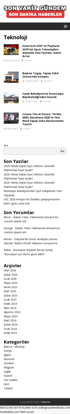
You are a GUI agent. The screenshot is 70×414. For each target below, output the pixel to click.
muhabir (28, 60)
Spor (6, 384)
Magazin (9, 367)
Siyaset (8, 375)
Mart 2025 (10, 291)
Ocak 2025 (10, 299)
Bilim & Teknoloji (14, 346)
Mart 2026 (10, 270)
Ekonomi (9, 359)
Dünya (8, 350)
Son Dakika (10, 380)
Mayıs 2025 (11, 283)
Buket (7, 250)
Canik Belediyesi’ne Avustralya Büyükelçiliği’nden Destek (42, 95)
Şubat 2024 (10, 324)
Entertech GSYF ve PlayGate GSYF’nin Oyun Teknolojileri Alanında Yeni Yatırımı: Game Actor (41, 51)
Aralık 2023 (10, 333)
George (8, 228)
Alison (7, 217)
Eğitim (7, 355)
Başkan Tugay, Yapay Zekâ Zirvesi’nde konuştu (40, 74)
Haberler (45, 402)
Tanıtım (8, 388)
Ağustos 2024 (12, 312)
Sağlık (7, 371)
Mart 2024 (10, 320)
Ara (6, 145)
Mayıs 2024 (11, 316)
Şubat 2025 (10, 295)
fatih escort (27, 412)
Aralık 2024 (10, 303)
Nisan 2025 (10, 287)
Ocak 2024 (10, 328)
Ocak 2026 (10, 278)
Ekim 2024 (10, 308)
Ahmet (8, 239)
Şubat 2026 (10, 274)
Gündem (9, 363)
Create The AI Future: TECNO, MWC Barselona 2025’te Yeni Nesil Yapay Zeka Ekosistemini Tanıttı (42, 119)
